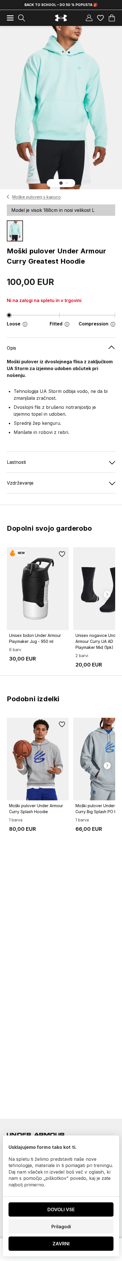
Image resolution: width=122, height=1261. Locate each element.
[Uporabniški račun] (89, 18)
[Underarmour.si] (61, 18)
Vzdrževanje (20, 483)
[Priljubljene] (100, 18)
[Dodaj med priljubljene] (61, 554)
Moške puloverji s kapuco (36, 196)
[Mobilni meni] (10, 18)
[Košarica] (111, 18)
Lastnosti (16, 462)
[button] (61, 183)
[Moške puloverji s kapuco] (8, 197)
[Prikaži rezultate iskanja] (21, 18)
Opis (11, 348)
